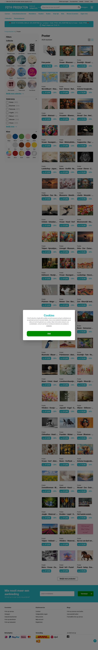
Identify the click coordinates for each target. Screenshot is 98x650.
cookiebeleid (33, 324)
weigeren (49, 326)
